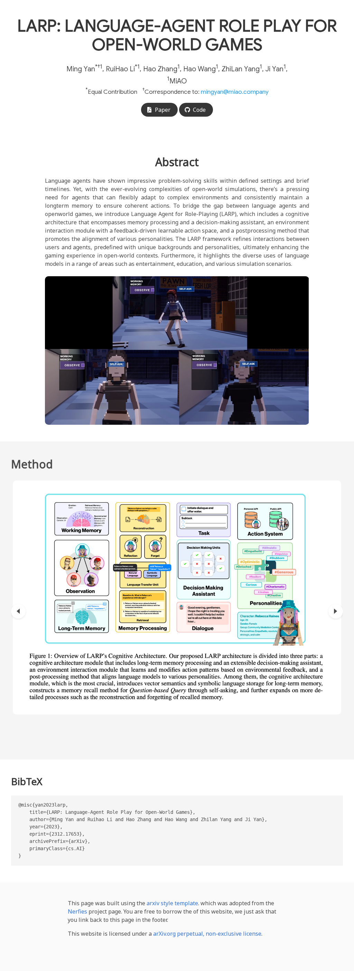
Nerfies (77, 911)
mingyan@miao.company (235, 92)
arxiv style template (172, 903)
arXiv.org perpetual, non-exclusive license (207, 933)
